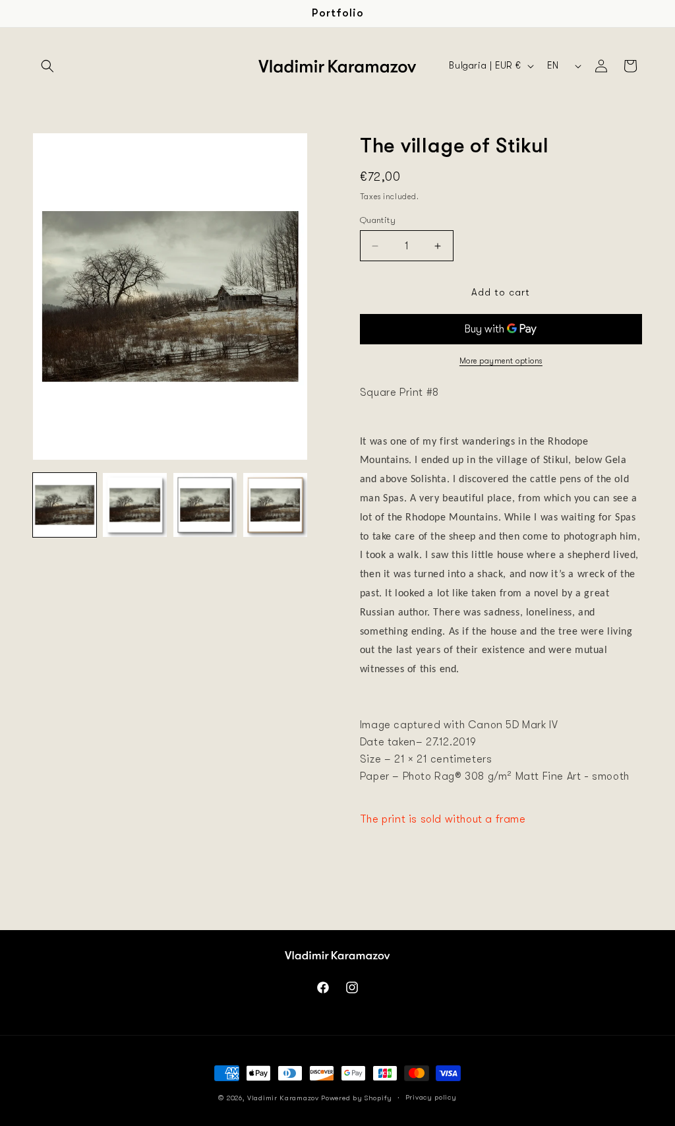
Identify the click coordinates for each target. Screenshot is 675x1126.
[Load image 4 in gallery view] (275, 504)
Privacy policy (431, 1097)
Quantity (378, 220)
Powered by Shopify (356, 1098)
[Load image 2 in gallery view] (134, 504)
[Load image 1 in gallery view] (64, 504)
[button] (47, 65)
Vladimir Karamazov (283, 1098)
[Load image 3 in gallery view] (205, 504)
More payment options (501, 360)
